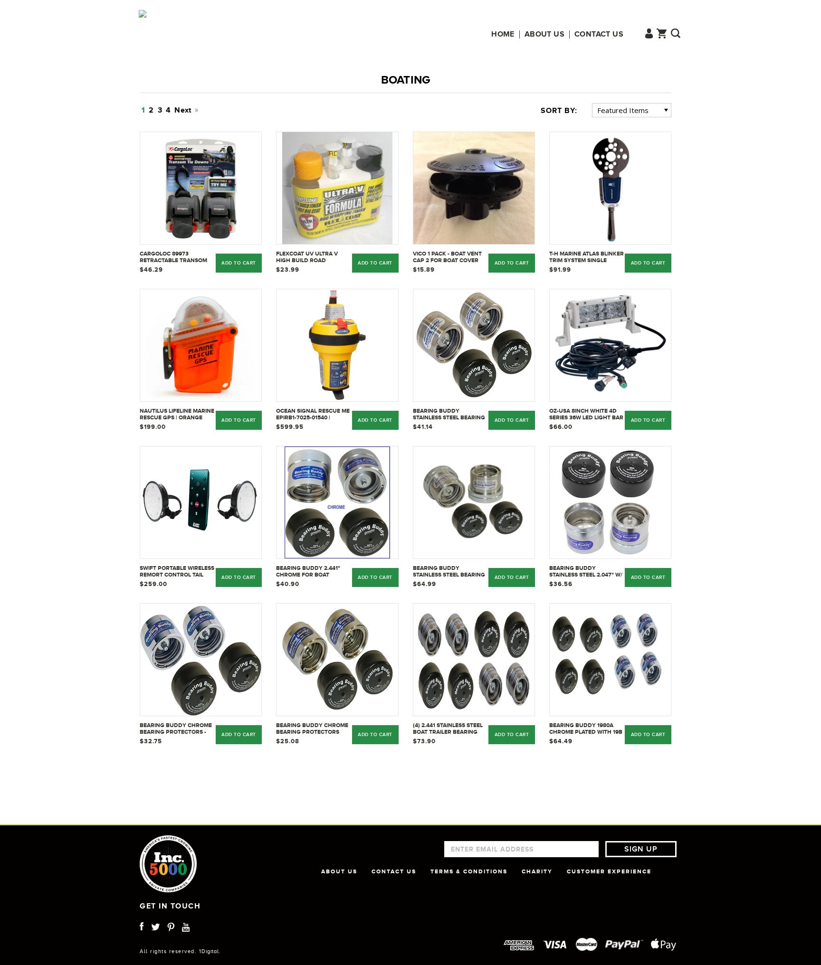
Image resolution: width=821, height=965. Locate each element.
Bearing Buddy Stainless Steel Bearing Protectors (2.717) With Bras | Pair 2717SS (449, 572)
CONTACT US (394, 871)
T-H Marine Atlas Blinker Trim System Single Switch (586, 257)
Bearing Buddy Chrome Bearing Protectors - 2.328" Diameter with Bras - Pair (176, 729)
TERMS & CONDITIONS (468, 871)
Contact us (598, 34)
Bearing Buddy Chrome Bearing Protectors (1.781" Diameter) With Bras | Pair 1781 (312, 729)
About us (544, 34)
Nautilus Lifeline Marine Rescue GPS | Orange (177, 414)
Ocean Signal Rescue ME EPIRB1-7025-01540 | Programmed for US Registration (313, 414)
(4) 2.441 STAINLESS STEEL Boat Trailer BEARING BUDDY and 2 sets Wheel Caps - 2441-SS (450, 729)
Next (183, 110)
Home (503, 34)
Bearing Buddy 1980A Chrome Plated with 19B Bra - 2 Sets (585, 729)
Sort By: (559, 110)
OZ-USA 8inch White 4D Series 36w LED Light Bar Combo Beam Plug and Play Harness (586, 414)
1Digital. (210, 951)
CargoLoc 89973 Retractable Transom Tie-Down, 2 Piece (173, 257)
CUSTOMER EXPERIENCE (609, 871)
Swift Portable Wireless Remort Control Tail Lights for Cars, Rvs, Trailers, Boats (177, 572)
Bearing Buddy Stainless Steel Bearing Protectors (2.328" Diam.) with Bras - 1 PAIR (449, 414)
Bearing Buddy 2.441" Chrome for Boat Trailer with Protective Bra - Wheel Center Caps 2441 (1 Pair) (313, 572)
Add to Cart (512, 263)
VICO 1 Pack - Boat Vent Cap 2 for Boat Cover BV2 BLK (447, 257)
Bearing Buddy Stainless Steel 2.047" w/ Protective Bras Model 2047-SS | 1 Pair (585, 572)
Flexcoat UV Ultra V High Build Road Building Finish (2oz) (307, 257)
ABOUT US (339, 871)
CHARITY (537, 871)
